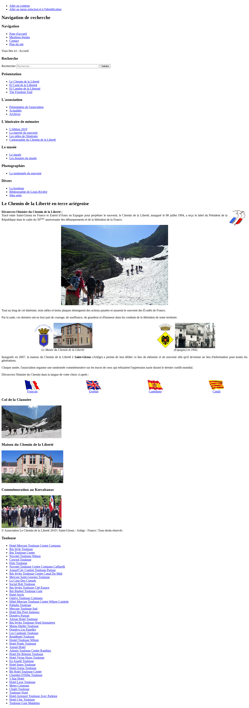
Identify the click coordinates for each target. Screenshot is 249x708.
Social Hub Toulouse (22, 584)
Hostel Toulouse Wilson (24, 640)
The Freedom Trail (20, 92)
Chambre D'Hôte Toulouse (25, 675)
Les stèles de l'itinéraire (23, 136)
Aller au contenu (19, 5)
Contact (14, 40)
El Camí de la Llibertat (23, 85)
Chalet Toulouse (19, 689)
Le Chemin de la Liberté (24, 81)
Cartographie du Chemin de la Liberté (32, 139)
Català (216, 391)
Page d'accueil (18, 33)
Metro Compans (19, 685)
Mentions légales (19, 37)
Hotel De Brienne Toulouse (26, 654)
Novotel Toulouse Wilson (25, 556)
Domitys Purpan (19, 615)
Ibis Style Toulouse (21, 549)
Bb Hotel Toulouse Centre (25, 671)
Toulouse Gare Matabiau (24, 703)
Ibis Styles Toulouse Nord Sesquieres (32, 622)
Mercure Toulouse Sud (23, 608)
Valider (105, 66)
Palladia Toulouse (20, 605)
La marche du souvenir (23, 132)
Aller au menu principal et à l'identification (35, 9)
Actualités (15, 110)
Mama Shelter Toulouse (24, 626)
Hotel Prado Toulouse (22, 643)
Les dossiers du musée (23, 158)
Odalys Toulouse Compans (26, 598)
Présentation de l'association (26, 107)
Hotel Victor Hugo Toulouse (26, 657)
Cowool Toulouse (20, 559)
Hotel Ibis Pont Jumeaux (24, 612)
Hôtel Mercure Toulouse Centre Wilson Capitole (39, 601)
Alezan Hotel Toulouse (23, 619)
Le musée (15, 154)
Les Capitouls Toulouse (23, 633)
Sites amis (15, 195)
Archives (14, 114)
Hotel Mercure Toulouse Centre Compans (35, 545)
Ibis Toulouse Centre (22, 552)
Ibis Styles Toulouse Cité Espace (29, 587)
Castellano (155, 391)
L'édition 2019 (18, 129)
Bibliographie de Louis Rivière (28, 191)
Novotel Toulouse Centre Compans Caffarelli (37, 566)
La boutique (16, 188)
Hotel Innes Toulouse (22, 664)
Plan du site (16, 44)
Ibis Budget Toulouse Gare (25, 591)
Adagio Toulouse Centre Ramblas (30, 650)
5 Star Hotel (16, 678)
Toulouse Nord (18, 692)
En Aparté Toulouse (21, 661)
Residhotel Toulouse (21, 636)
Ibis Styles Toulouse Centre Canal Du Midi (35, 573)
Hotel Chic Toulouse (22, 699)
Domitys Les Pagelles (22, 629)
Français (32, 391)
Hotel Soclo (16, 594)
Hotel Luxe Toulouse (22, 682)
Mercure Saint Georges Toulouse (29, 577)
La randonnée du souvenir (25, 173)
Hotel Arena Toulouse (22, 668)
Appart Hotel (17, 647)
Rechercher (9, 66)
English (93, 391)
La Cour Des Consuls (22, 580)
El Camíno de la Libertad (24, 88)
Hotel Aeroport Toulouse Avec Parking (33, 696)
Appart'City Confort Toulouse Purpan (32, 570)
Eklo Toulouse (18, 563)
